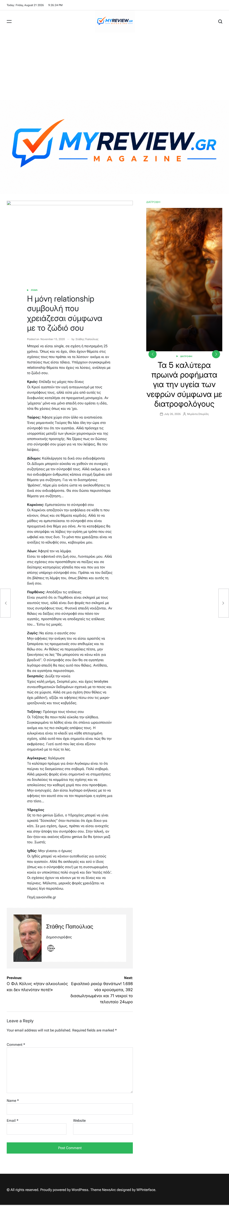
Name (13, 1100)
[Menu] (9, 21)
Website (79, 1120)
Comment (16, 1044)
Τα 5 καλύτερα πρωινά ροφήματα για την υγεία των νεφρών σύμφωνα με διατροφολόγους (184, 384)
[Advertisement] (114, 66)
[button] (216, 354)
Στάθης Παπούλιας (87, 339)
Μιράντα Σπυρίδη (198, 414)
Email (12, 1120)
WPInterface (145, 1190)
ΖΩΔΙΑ (34, 290)
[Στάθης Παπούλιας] (27, 938)
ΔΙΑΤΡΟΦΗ (186, 356)
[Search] (220, 21)
